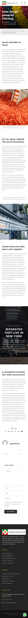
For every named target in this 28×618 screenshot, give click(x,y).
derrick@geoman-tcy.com (11, 603)
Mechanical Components (8, 563)
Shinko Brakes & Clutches (8, 581)
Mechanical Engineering (7, 556)
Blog (15, 22)
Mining (9, 24)
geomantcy (7, 22)
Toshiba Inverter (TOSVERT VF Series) (11, 574)
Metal (5, 24)
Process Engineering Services (9, 558)
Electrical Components (7, 561)
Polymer (14, 24)
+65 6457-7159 (7, 599)
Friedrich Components (7, 583)
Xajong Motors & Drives (7, 576)
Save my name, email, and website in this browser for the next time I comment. (13, 504)
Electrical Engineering (7, 554)
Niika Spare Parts (6, 578)
